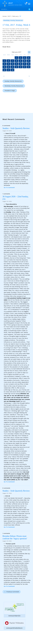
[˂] (4, 76)
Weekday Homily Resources (13, 20)
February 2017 (16, 52)
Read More (6, 47)
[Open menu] (29, 4)
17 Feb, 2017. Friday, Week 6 (16, 25)
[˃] (29, 76)
